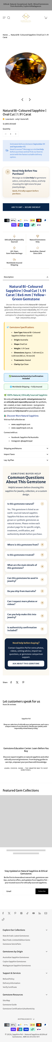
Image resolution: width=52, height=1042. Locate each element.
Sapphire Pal (17, 1034)
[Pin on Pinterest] (23, 682)
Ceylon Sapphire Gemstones (14, 961)
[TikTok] (27, 913)
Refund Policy (8, 979)
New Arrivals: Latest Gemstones (16, 936)
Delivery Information (11, 983)
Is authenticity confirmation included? (22, 629)
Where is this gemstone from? (23, 544)
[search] (9, 17)
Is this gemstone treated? (20, 555)
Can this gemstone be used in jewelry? (22, 579)
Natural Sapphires (32, 1034)
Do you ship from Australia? (21, 591)
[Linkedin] (40, 913)
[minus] (5, 134)
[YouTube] (34, 913)
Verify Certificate (10, 987)
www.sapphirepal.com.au (22, 428)
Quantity (6, 129)
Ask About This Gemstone (26, 663)
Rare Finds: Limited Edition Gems (16, 940)
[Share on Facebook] (11, 682)
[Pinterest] (15, 913)
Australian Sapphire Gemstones (16, 957)
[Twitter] (9, 913)
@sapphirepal (26, 441)
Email (9, 891)
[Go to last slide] (22, 100)
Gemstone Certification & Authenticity (19, 1009)
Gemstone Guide (10, 1005)
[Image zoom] (26, 69)
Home (5, 35)
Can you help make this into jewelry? (21, 616)
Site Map (6, 1000)
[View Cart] (46, 17)
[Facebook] (3, 913)
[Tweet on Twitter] (17, 682)
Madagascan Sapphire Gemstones (17, 966)
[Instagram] (21, 913)
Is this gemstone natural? (20, 504)
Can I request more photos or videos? (22, 603)
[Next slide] (30, 100)
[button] (26, 207)
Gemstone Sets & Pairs (12, 944)
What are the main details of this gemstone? (22, 566)
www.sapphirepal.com (20, 424)
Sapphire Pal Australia (29, 437)
